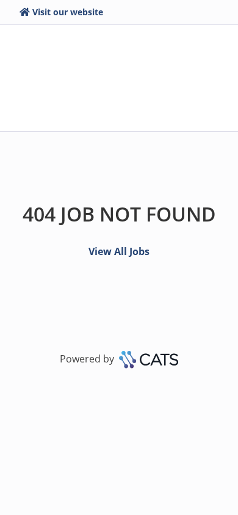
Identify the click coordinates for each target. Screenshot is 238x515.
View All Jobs (119, 251)
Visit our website (67, 12)
